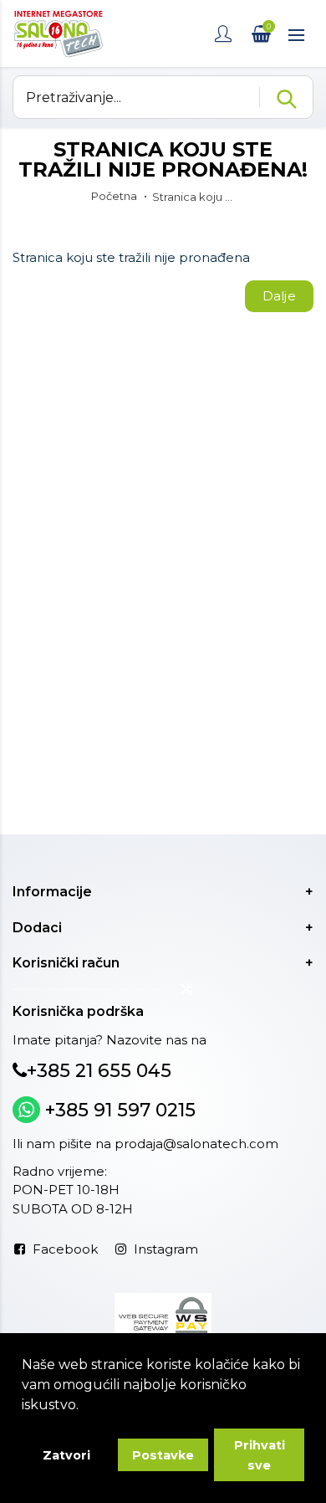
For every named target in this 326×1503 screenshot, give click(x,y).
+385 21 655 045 (99, 1070)
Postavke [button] (163, 1455)
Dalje (279, 296)
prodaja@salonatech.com (196, 1144)
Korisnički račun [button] (66, 963)
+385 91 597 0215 (118, 1110)
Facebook (65, 1249)
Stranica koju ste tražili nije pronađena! (194, 196)
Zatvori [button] (66, 1455)
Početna (114, 196)
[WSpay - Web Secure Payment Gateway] (163, 1314)
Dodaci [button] (37, 928)
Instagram (166, 1249)
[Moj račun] (225, 33)
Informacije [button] (52, 892)
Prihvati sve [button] (259, 1455)
